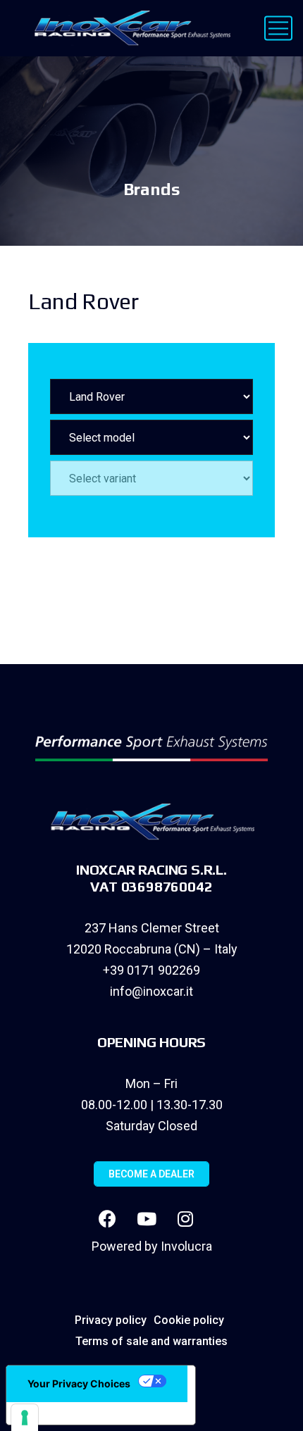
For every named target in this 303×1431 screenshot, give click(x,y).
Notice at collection (70, 1413)
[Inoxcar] (129, 28)
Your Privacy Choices (78, 1383)
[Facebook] (107, 1218)
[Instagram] (185, 1218)
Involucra (186, 1246)
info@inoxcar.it (151, 991)
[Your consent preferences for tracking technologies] (24, 1417)
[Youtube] (146, 1218)
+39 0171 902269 (151, 970)
